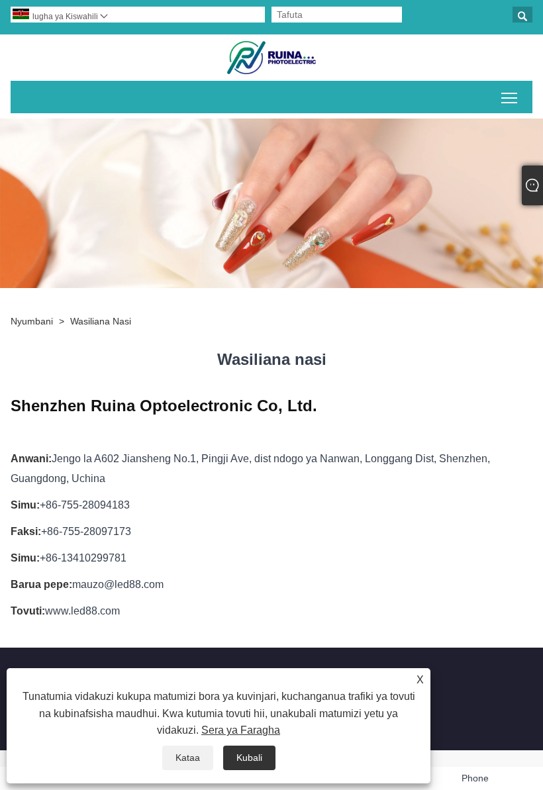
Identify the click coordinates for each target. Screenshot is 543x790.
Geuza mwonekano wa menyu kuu (509, 97)
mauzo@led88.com (118, 584)
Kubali (249, 757)
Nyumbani (32, 321)
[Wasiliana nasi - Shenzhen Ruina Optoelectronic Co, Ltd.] (271, 57)
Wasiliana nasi (100, 321)
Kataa (187, 757)
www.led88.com (82, 611)
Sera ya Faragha (240, 730)
